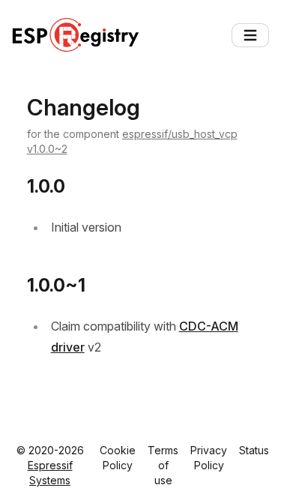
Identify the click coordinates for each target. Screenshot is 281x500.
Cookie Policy (118, 458)
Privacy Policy (208, 458)
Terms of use (163, 465)
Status (254, 450)
